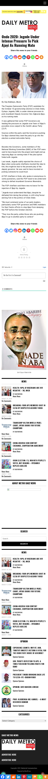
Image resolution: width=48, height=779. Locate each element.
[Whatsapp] (33, 55)
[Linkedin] (24, 55)
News (18, 396)
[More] (41, 55)
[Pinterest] (28, 55)
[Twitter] (11, 55)
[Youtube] (37, 55)
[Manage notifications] (43, 774)
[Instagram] (15, 55)
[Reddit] (20, 55)
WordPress (27, 771)
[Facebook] (7, 55)
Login (44, 267)
